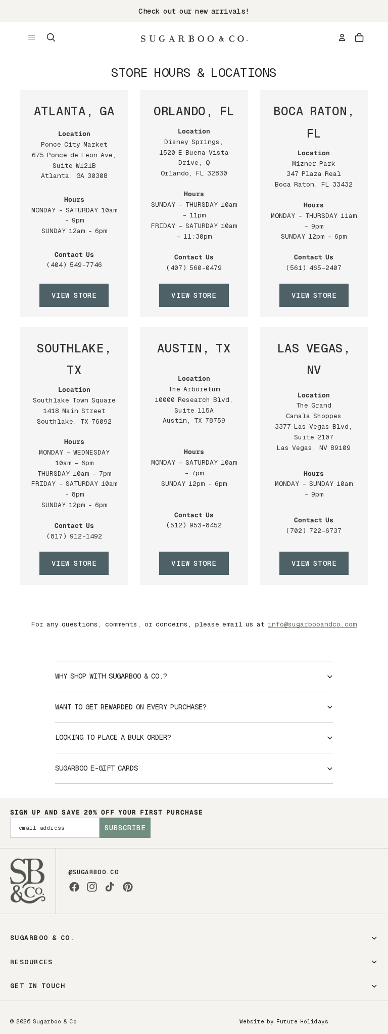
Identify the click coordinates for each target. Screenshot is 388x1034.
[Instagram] (92, 887)
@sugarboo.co (93, 872)
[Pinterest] (128, 887)
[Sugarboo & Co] (194, 37)
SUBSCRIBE (125, 827)
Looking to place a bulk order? (113, 737)
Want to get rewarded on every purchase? (131, 706)
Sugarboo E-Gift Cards (96, 768)
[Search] (51, 37)
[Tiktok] (110, 887)
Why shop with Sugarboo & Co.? (111, 676)
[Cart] (359, 37)
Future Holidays (302, 1021)
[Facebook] (74, 887)
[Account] (342, 37)
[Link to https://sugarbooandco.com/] (28, 881)
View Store (74, 295)
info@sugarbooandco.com (312, 624)
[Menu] (31, 37)
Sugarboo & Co (55, 1021)
